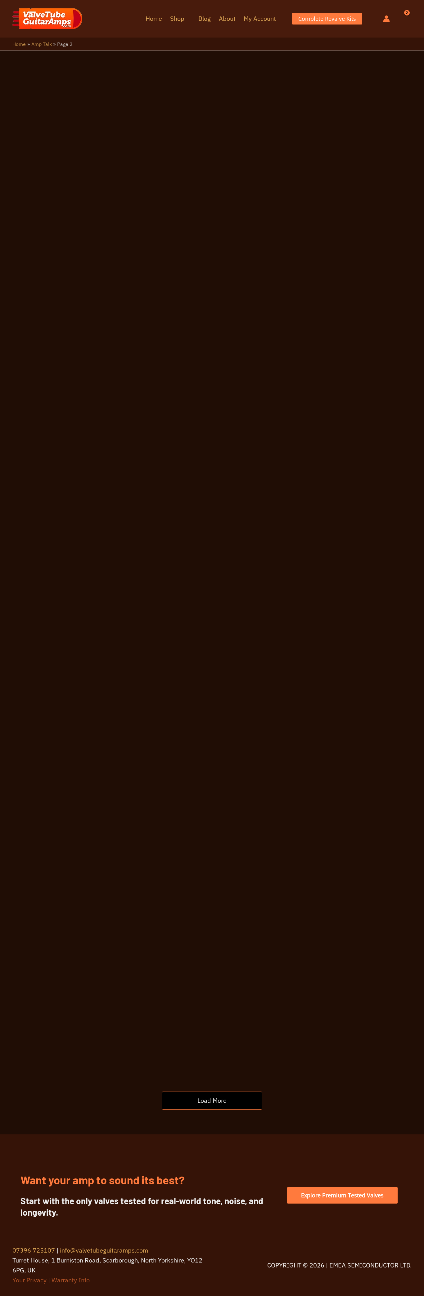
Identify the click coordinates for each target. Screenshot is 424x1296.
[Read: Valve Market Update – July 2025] (115, 829)
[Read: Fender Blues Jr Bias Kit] (115, 1016)
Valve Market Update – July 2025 (312, 772)
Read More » (243, 215)
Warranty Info (71, 1280)
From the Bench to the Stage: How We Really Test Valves (309, 289)
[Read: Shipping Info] (115, 164)
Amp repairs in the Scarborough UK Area (145, 460)
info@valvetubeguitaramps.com (104, 1250)
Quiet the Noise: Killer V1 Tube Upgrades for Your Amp (303, 592)
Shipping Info (268, 112)
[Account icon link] (386, 18)
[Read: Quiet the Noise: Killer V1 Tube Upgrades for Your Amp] (115, 569)
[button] (187, 18)
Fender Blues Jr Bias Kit (301, 950)
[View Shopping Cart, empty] (402, 18)
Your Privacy (29, 1280)
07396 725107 (33, 1250)
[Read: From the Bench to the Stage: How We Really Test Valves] (115, 265)
